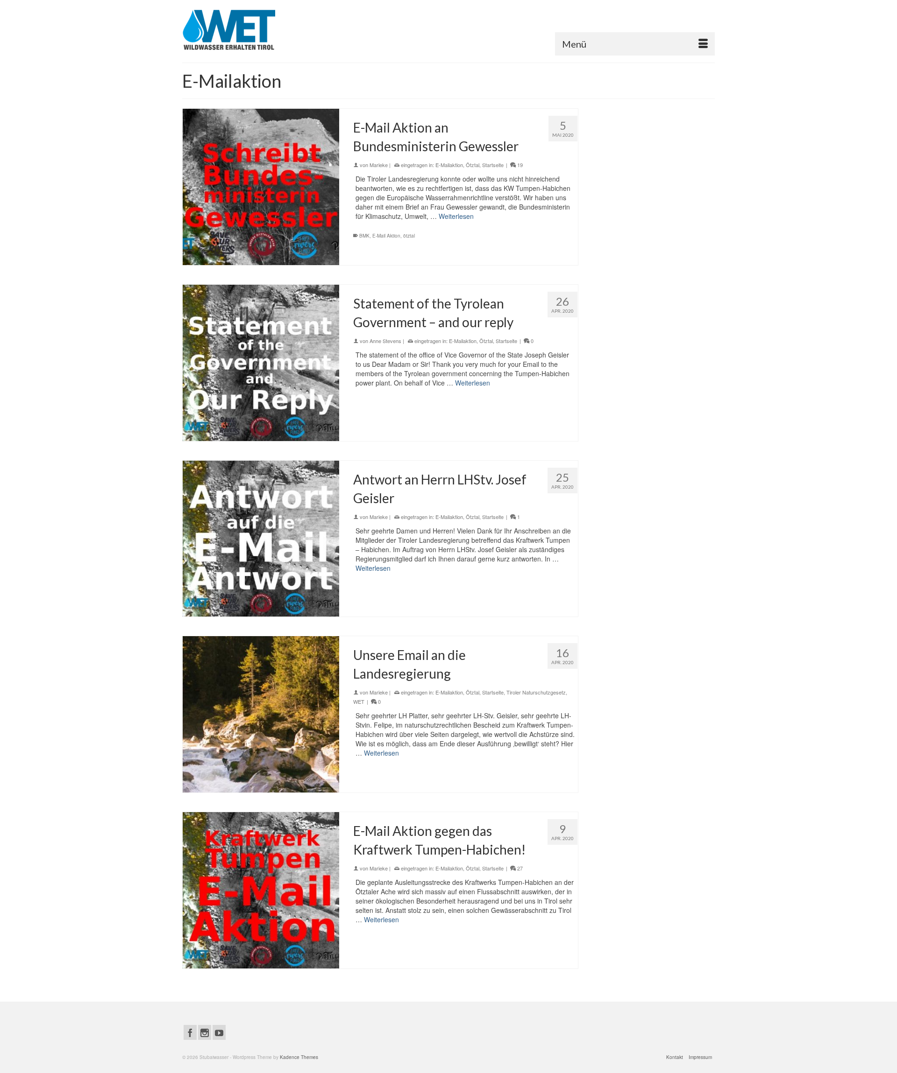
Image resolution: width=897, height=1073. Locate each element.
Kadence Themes (299, 1057)
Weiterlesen (456, 216)
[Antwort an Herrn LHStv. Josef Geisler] (261, 539)
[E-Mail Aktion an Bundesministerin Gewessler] (261, 187)
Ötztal (472, 164)
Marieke (379, 164)
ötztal (409, 235)
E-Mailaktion (449, 164)
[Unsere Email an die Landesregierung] (261, 714)
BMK (364, 235)
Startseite (493, 164)
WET (358, 701)
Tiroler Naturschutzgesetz (536, 692)
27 (519, 868)
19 (519, 164)
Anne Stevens (385, 340)
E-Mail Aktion (386, 235)
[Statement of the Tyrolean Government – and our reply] (261, 363)
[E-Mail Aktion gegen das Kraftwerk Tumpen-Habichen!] (261, 890)
